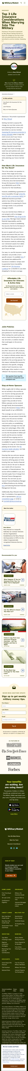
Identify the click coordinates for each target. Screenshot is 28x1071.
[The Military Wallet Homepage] (10, 3)
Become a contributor (14, 844)
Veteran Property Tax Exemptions (20, 971)
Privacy (19, 733)
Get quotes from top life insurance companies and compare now (15, 377)
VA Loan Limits (6, 898)
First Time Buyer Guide (6, 894)
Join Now (10, 875)
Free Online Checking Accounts (20, 948)
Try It (14, 726)
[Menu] (25, 3)
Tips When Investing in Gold (6, 938)
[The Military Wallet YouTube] (17, 848)
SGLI (17, 183)
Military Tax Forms (20, 967)
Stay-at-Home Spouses (10, 109)
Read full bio (7, 545)
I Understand (13, 1066)
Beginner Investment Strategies (5, 944)
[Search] (21, 3)
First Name (5, 703)
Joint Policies (7, 106)
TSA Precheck (6, 967)
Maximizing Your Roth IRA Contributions (6, 950)
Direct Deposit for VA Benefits (20, 943)
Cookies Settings (22, 989)
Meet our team (14, 840)
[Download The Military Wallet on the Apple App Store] (14, 805)
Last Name (5, 709)
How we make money (14, 836)
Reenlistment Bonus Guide (18, 917)
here (22, 257)
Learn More (14, 814)
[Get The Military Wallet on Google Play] (14, 809)
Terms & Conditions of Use (7, 989)
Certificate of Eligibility (5, 901)
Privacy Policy (15, 989)
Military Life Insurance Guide (19, 894)
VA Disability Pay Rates (20, 924)
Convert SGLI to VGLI (19, 898)
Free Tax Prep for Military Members (20, 963)
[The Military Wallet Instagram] (14, 848)
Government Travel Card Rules (7, 926)
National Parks (6, 970)
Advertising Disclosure (7, 94)
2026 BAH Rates (19, 921)
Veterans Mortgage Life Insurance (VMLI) (20, 904)
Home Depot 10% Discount (7, 963)
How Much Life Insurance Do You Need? (12, 103)
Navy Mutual (17, 72)
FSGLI (18, 408)
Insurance (5, 10)
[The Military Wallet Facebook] (11, 848)
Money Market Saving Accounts (19, 938)
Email (4, 716)
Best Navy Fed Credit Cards (6, 922)
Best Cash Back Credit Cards (6, 917)
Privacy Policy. (6, 1062)
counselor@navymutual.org (12, 501)
